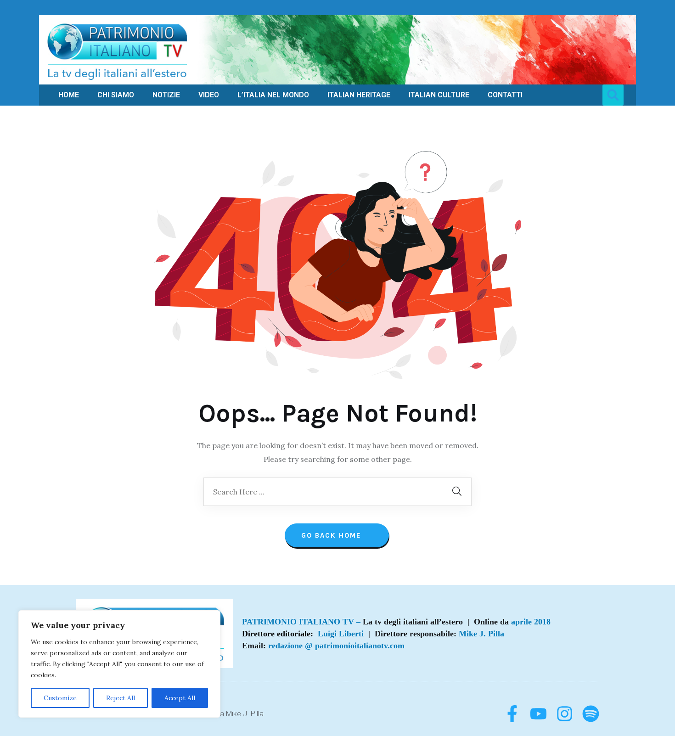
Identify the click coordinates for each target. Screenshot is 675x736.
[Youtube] (538, 713)
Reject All (120, 698)
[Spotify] (590, 713)
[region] (119, 664)
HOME (68, 94)
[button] (613, 95)
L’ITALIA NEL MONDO (273, 94)
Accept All (179, 698)
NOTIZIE (166, 94)
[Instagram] (564, 713)
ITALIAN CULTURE (439, 94)
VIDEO (208, 94)
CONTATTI (505, 94)
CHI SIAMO (115, 94)
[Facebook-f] (512, 713)
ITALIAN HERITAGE (358, 94)
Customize (60, 698)
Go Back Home (332, 535)
